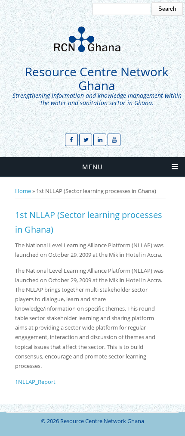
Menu (92, 166)
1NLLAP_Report (35, 382)
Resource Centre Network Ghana (97, 78)
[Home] (90, 39)
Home (23, 191)
